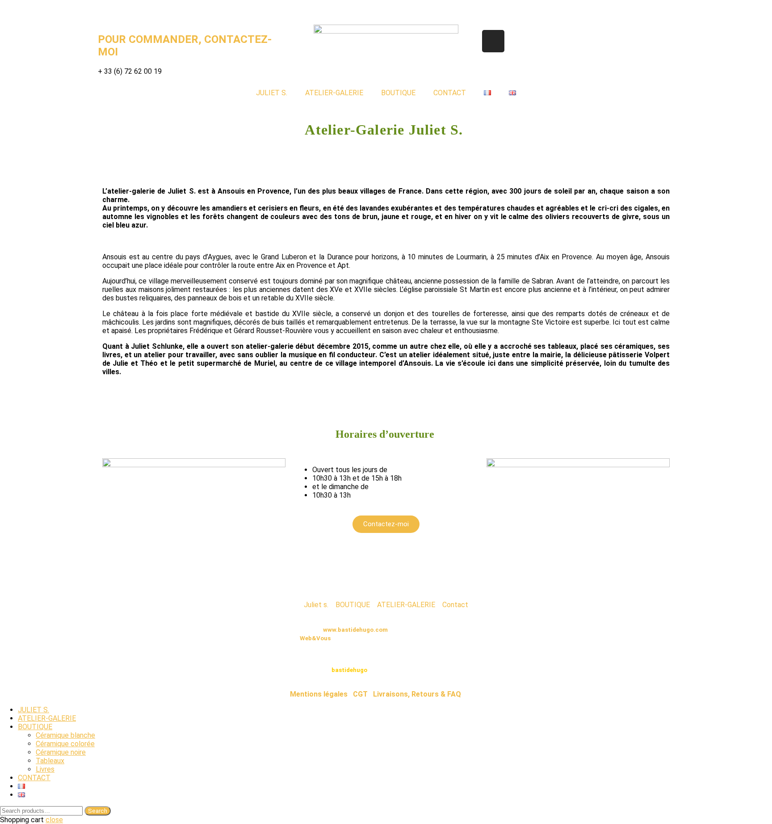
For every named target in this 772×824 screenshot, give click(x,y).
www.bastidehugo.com (355, 629)
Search (97, 810)
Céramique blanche (65, 735)
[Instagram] (493, 41)
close (54, 820)
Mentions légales (319, 694)
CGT (360, 694)
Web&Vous (315, 638)
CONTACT (449, 93)
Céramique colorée (65, 743)
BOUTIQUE (398, 93)
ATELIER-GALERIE (334, 93)
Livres (45, 769)
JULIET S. (271, 93)
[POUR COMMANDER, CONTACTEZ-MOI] (109, 11)
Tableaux (50, 760)
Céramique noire (61, 752)
